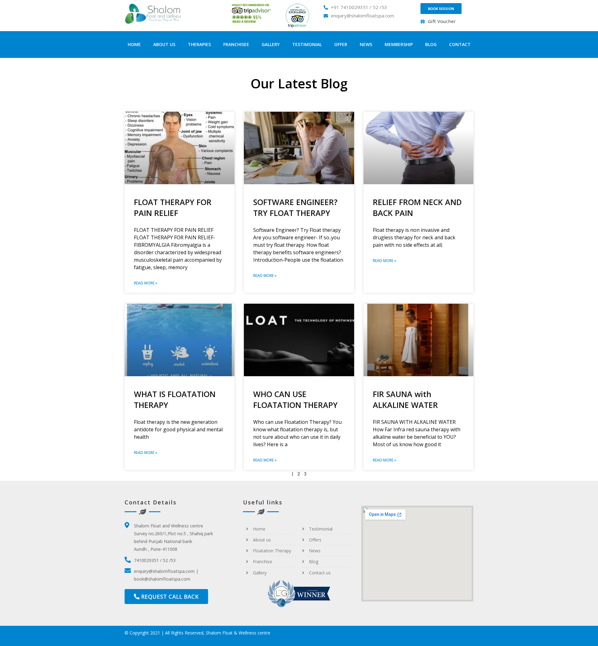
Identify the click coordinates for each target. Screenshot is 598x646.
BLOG (431, 44)
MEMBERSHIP (399, 44)
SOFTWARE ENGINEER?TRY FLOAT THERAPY (295, 207)
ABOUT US (164, 44)
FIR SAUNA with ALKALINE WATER (405, 399)
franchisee (236, 44)
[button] (441, 8)
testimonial (307, 44)
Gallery (271, 44)
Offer (340, 44)
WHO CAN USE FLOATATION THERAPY (295, 399)
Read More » (145, 283)
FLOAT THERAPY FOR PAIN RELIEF (172, 207)
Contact (460, 44)
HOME (134, 44)
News (366, 44)
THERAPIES (199, 44)
